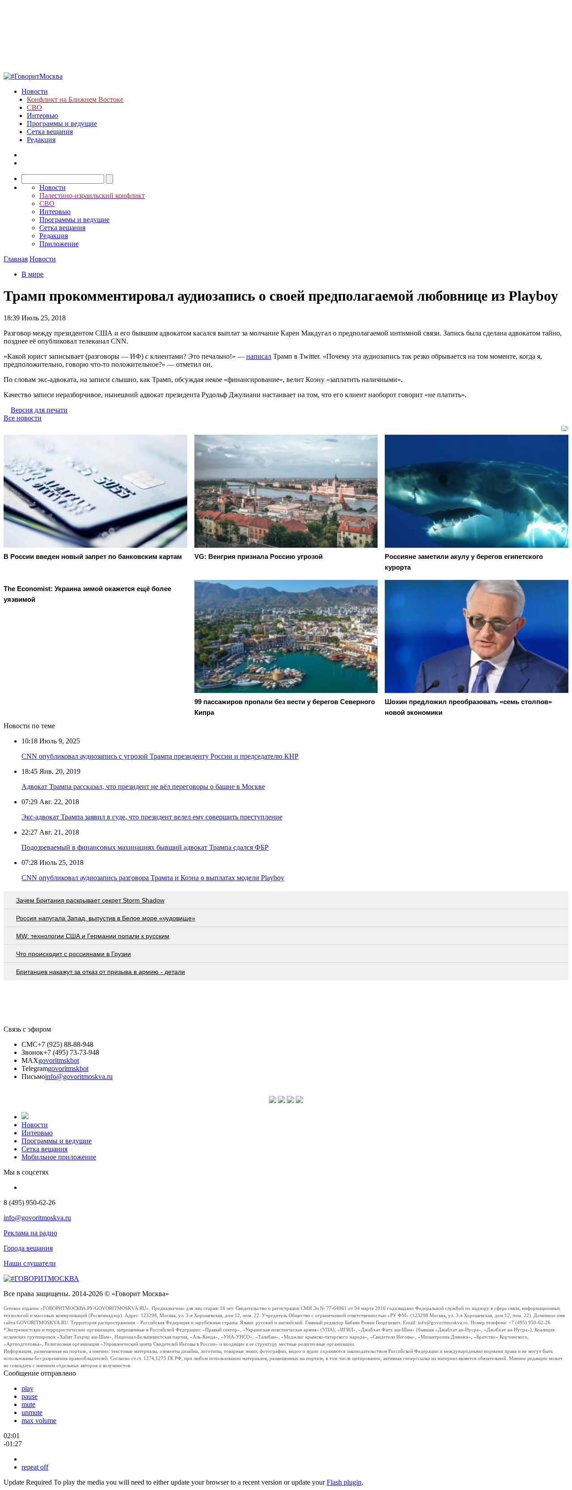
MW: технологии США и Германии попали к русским (92, 936)
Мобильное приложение (58, 1157)
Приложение (59, 244)
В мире (32, 274)
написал (258, 356)
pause (29, 1396)
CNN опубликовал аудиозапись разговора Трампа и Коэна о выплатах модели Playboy (152, 877)
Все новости (23, 418)
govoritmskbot (58, 1060)
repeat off (34, 1467)
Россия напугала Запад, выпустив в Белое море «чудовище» (105, 918)
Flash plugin (344, 1482)
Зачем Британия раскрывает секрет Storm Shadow (90, 900)
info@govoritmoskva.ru (79, 1076)
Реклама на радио (30, 1233)
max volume (38, 1420)
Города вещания (28, 1248)
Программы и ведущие (62, 123)
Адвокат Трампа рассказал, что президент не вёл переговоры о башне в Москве (143, 786)
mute (28, 1404)
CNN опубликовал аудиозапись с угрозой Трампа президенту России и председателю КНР (160, 756)
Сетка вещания (50, 131)
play (27, 1388)
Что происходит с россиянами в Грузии (73, 953)
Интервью (42, 115)
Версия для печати (39, 410)
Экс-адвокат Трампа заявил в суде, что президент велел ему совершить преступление (151, 817)
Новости (34, 91)
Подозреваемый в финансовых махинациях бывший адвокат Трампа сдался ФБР (145, 847)
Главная (16, 259)
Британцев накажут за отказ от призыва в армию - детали (100, 971)
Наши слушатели (30, 1263)
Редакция (41, 139)
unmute (31, 1412)
